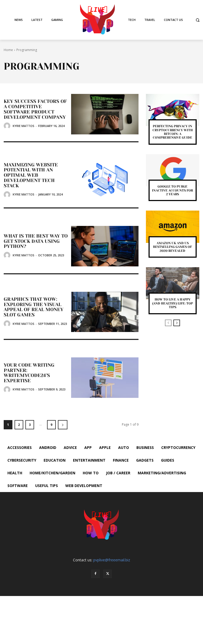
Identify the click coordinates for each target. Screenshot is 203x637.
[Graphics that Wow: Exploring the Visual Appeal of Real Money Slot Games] (105, 312)
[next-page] (62, 424)
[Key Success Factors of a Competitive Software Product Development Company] (105, 114)
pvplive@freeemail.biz (111, 559)
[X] (107, 574)
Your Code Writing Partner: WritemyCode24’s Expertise (29, 372)
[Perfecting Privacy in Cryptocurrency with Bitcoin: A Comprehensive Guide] (172, 110)
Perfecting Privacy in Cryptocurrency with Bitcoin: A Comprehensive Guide (173, 131)
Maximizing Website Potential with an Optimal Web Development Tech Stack (31, 175)
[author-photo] (8, 125)
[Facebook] (95, 574)
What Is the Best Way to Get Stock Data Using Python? (36, 241)
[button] (197, 20)
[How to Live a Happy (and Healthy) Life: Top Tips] (172, 283)
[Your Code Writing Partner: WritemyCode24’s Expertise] (105, 377)
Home (8, 50)
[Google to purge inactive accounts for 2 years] (172, 170)
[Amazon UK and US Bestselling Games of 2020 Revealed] (172, 227)
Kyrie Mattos (23, 126)
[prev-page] (168, 323)
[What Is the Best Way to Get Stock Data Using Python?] (105, 246)
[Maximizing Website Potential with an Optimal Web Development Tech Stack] (105, 180)
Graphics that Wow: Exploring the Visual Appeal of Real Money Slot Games (33, 307)
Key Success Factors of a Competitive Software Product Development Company (35, 109)
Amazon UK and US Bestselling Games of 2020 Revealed (172, 247)
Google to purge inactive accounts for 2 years (172, 190)
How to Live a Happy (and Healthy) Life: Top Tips (172, 303)
